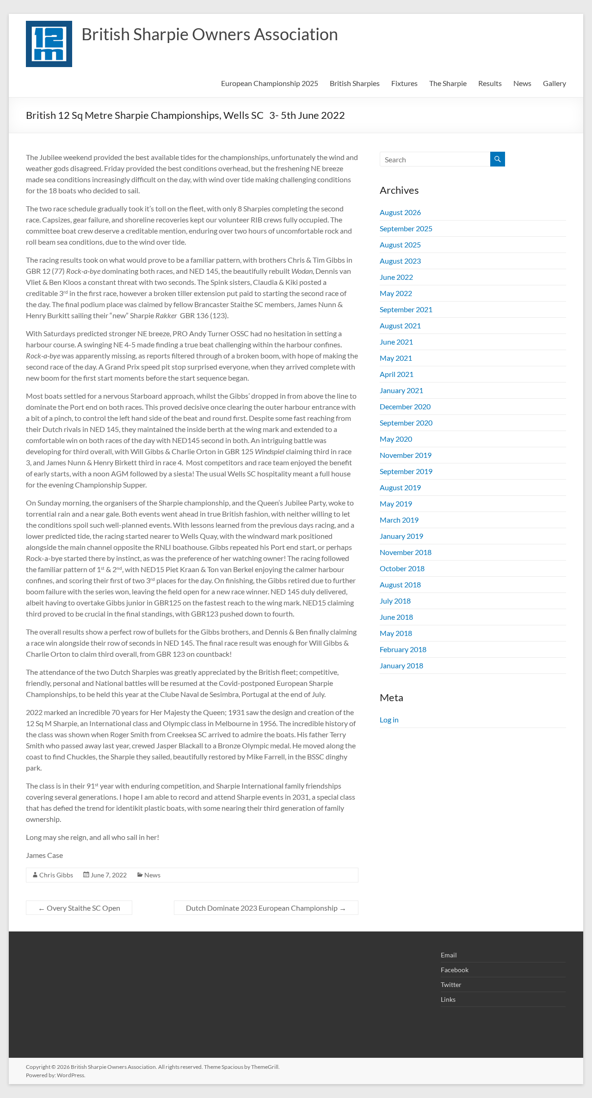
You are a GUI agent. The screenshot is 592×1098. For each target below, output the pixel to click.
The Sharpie (448, 83)
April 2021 (396, 374)
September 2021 (406, 309)
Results (490, 83)
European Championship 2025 (269, 83)
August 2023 (400, 260)
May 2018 (396, 633)
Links (448, 999)
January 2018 (401, 665)
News (522, 83)
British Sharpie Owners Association (209, 34)
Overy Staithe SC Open (79, 907)
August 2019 (400, 487)
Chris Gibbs (56, 875)
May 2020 (396, 438)
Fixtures (404, 83)
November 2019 (406, 454)
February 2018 (403, 649)
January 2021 (401, 390)
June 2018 (396, 616)
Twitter (451, 984)
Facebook (455, 970)
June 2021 (396, 341)
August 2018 (400, 584)
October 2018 (402, 568)
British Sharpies (355, 83)
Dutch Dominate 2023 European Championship (266, 907)
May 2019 (396, 503)
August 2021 (400, 325)
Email (449, 955)
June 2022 (396, 276)
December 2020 (405, 406)
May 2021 (396, 357)
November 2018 (406, 552)
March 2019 (399, 519)
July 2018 (395, 600)
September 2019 (406, 471)
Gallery (554, 83)
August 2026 (400, 212)
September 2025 (406, 228)
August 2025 (400, 244)
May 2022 (396, 293)
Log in (389, 719)
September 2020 (406, 422)
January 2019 (401, 535)
